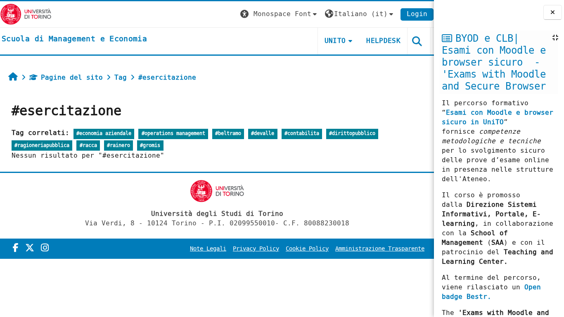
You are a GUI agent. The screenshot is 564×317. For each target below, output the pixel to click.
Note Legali (208, 248)
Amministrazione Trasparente (379, 248)
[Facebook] (15, 248)
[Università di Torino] (26, 14)
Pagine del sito (72, 77)
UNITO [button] (335, 40)
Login (417, 14)
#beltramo (228, 133)
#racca (88, 145)
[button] (279, 14)
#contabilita (301, 133)
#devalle (262, 133)
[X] (30, 248)
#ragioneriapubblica (41, 145)
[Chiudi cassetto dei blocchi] (552, 12)
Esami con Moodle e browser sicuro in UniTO (497, 117)
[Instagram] (45, 248)
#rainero (118, 145)
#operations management (173, 133)
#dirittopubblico (352, 133)
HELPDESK (383, 40)
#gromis (150, 145)
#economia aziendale (103, 133)
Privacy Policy (256, 248)
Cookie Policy (307, 248)
